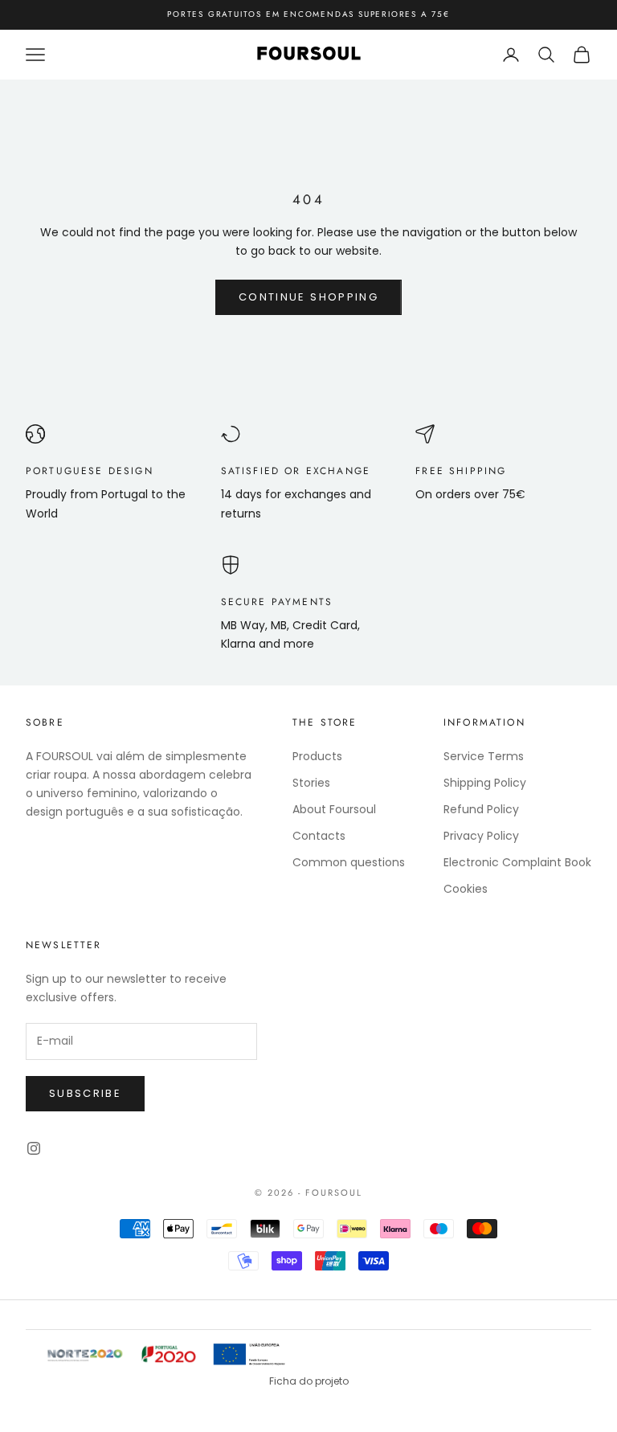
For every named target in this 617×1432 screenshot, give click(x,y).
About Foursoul (334, 809)
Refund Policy (481, 809)
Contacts (318, 836)
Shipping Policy (484, 783)
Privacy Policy (481, 836)
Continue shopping (308, 297)
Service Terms (483, 756)
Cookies (465, 889)
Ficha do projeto (309, 1381)
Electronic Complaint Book (517, 862)
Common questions (348, 862)
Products (317, 756)
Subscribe (85, 1093)
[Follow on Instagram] (34, 1148)
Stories (311, 783)
